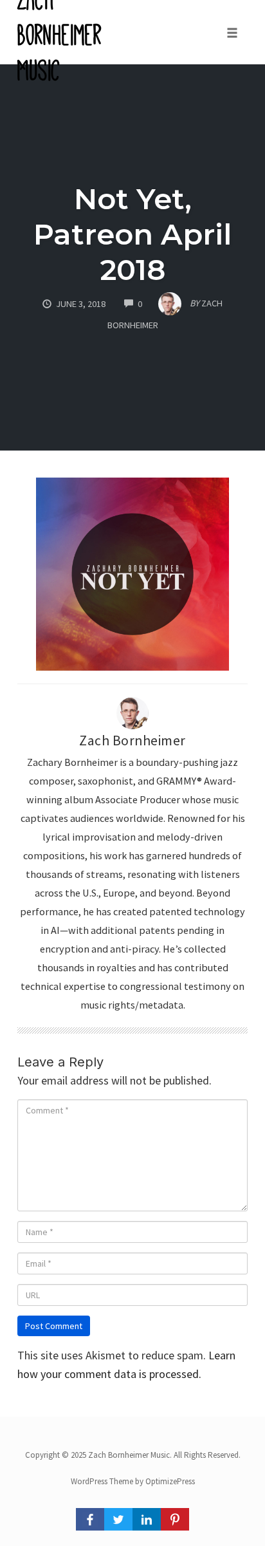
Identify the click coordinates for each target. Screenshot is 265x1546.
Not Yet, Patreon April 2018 (132, 234)
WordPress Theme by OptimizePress (133, 1481)
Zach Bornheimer (132, 740)
